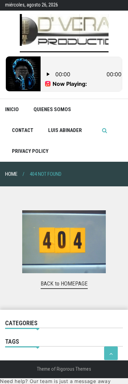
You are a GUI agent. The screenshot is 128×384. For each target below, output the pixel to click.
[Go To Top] (111, 353)
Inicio (12, 109)
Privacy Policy (30, 151)
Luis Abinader (65, 130)
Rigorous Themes (74, 369)
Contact (22, 130)
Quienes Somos (52, 109)
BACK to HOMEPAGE (64, 283)
